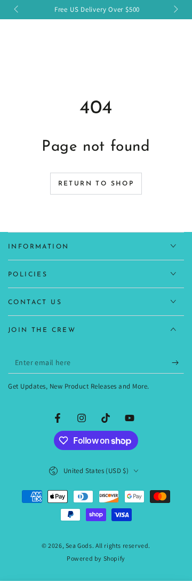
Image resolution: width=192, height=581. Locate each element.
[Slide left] (17, 9)
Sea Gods (79, 545)
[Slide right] (175, 9)
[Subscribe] (178, 363)
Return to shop (96, 184)
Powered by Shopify (96, 558)
